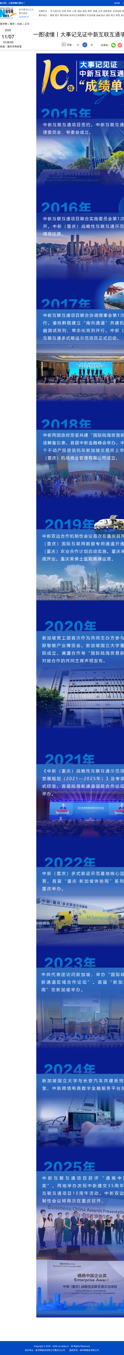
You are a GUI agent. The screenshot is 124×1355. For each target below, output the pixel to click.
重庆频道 (23, 13)
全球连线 (117, 10)
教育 (118, 15)
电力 (113, 15)
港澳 (95, 10)
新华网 (117, 3)
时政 (69, 10)
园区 (108, 15)
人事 (74, 10)
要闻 (52, 15)
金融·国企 (100, 15)
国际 (79, 10)
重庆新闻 (64, 15)
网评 (90, 10)
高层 (64, 10)
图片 (57, 15)
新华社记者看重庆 (77, 15)
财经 (85, 10)
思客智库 (107, 10)
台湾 (100, 10)
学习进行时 (55, 10)
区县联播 (91, 15)
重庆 (12, 23)
